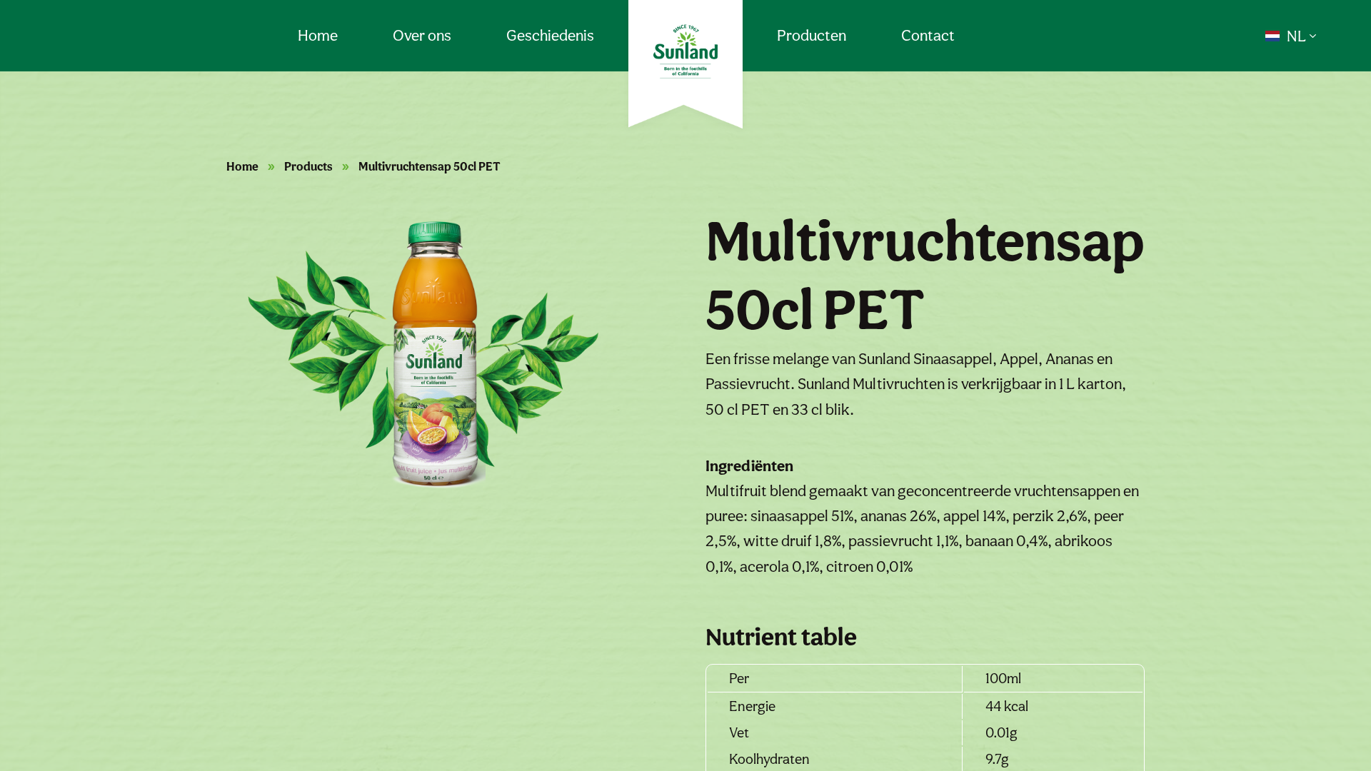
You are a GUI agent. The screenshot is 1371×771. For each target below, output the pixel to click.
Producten (811, 35)
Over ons (422, 35)
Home (318, 35)
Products (308, 166)
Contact (928, 35)
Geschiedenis (550, 35)
